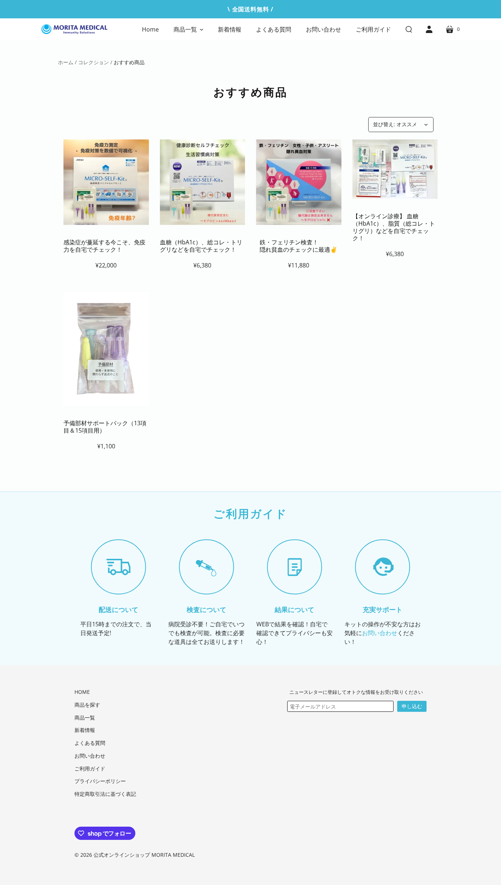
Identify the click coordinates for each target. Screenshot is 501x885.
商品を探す (87, 704)
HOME (82, 691)
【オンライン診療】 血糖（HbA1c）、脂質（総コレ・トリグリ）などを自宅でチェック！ (393, 227)
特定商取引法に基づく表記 (105, 793)
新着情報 (84, 729)
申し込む (412, 706)
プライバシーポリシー (100, 780)
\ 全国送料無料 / (250, 9)
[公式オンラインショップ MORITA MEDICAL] (74, 29)
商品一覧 (84, 717)
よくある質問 (89, 742)
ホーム (65, 62)
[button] (188, 29)
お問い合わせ (379, 633)
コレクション (93, 62)
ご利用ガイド (89, 768)
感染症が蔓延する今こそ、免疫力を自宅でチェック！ (104, 245)
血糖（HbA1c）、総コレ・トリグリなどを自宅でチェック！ (201, 245)
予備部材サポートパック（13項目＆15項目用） (104, 426)
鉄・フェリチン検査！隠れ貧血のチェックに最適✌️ (298, 245)
